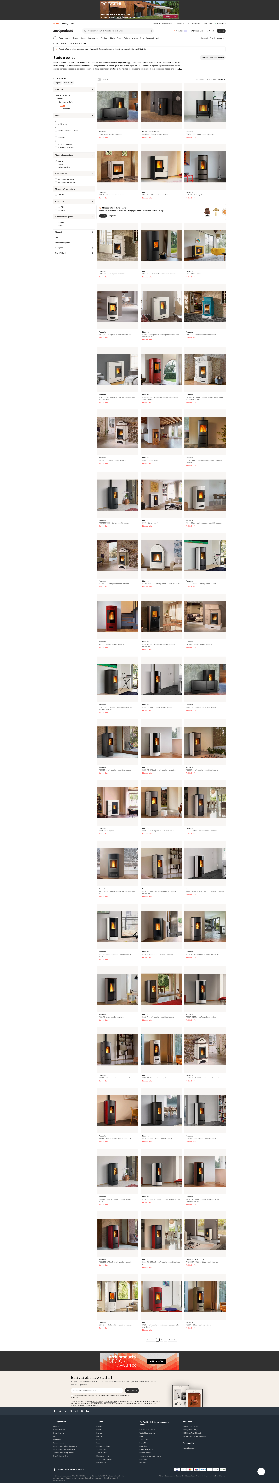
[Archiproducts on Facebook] (55, 1411)
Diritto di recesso (145, 1453)
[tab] (159, 23)
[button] (156, 24)
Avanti (171, 1340)
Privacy (161, 1476)
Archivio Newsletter (103, 1446)
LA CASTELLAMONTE (65, 144)
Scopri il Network (59, 1430)
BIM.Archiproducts (102, 1456)
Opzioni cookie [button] (170, 1476)
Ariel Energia (62, 124)
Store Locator (144, 1440)
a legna (60, 164)
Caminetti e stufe (66, 102)
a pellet (58, 83)
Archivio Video (101, 1453)
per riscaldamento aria (66, 179)
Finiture (60, 98)
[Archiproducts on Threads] (76, 1411)
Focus (98, 1443)
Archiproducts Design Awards (63, 1453)
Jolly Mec (61, 137)
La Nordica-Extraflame (66, 147)
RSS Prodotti (214, 1476)
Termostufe (65, 109)
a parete (61, 195)
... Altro (179, 69)
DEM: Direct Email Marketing (192, 1433)
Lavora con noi (58, 1443)
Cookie (178, 1476)
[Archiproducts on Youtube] (82, 1411)
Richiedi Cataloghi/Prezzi (213, 57)
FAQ (54, 1436)
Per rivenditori (180, 23)
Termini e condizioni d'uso (190, 1476)
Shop (141, 1436)
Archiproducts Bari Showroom (64, 1449)
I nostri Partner (58, 1433)
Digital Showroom (189, 1448)
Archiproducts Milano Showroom (65, 1446)
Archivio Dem (101, 1449)
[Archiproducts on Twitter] (71, 1411)
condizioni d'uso (96, 1401)
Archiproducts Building (104, 1459)
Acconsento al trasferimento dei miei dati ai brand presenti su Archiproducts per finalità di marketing (100, 1396)
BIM (72, 23)
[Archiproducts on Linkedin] (87, 1411)
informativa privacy (110, 1401)
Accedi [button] (221, 31)
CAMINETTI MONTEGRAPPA (68, 131)
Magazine (100, 1436)
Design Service (208, 23)
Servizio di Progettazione (148, 1430)
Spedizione (143, 1446)
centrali (60, 225)
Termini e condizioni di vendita (150, 1456)
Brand (98, 1430)
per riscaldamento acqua (67, 182)
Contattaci (57, 1440)
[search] (85, 31)
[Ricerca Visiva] (150, 31)
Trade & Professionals (193, 23)
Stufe (62, 105)
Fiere (98, 1440)
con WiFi (61, 207)
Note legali (143, 1459)
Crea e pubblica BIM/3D (191, 1430)
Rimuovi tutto (68, 83)
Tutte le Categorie (62, 95)
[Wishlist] (208, 31)
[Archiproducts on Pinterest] (65, 1411)
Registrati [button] (70, 49)
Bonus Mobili (144, 1443)
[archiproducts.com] (63, 31)
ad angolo (61, 222)
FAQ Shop (143, 1462)
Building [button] (65, 23)
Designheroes (101, 1462)
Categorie (99, 1426)
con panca (61, 210)
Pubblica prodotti (167, 23)
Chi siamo (56, 1426)
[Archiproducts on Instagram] (60, 1411)
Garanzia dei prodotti (147, 1449)
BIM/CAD (105, 80)
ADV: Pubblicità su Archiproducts (194, 1436)
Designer (99, 1433)
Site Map (222, 1476)
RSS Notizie (204, 1476)
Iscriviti (133, 1390)
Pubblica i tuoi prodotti (190, 1426)
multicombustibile (64, 167)
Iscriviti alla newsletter (61, 1456)
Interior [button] (56, 23)
